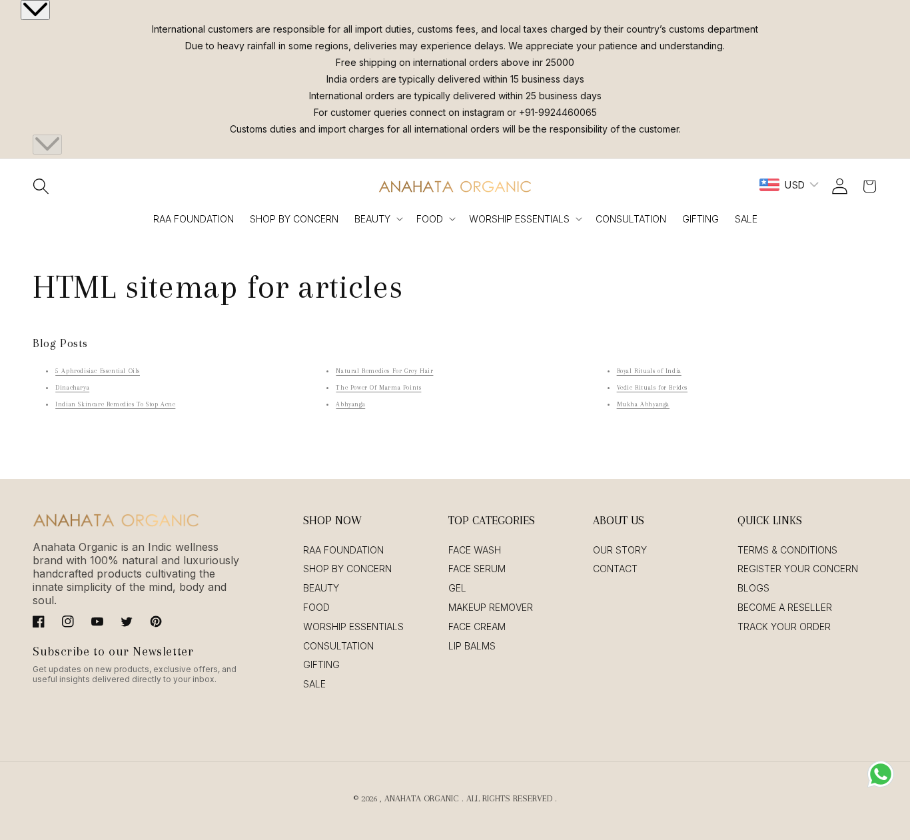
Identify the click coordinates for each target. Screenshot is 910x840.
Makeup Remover (490, 607)
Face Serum (477, 568)
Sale (314, 683)
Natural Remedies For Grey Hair (384, 370)
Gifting (321, 664)
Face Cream (477, 626)
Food (429, 218)
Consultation (338, 645)
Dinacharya (72, 387)
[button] (40, 186)
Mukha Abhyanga (643, 404)
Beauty (372, 218)
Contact (615, 568)
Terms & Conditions (787, 550)
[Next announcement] (47, 145)
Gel (457, 588)
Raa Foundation (343, 550)
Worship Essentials (519, 218)
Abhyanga (350, 404)
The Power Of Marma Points (378, 387)
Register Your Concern (797, 568)
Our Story (620, 550)
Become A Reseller (784, 607)
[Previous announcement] (35, 10)
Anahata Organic (421, 798)
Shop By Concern (347, 568)
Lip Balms (472, 645)
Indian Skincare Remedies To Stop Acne (115, 404)
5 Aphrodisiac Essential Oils (97, 370)
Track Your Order (784, 626)
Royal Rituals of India (649, 370)
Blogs (753, 588)
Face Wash (474, 550)
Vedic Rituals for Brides (652, 387)
